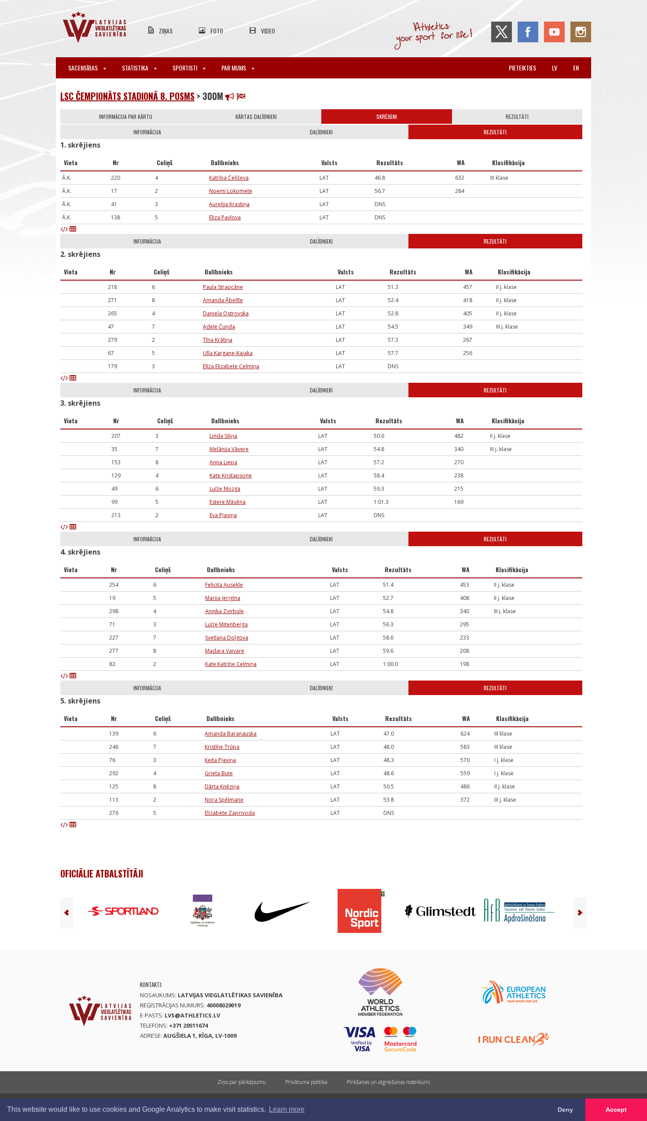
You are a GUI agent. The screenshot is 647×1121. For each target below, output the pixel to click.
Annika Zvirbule (224, 611)
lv (554, 67)
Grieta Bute (219, 773)
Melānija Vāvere (229, 449)
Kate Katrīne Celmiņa (231, 664)
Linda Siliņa (223, 436)
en (576, 67)
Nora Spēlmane (224, 799)
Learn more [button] (287, 1109)
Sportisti (186, 67)
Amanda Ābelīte (223, 300)
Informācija (147, 132)
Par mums (234, 67)
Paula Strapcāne (223, 287)
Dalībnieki (321, 132)
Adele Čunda (219, 326)
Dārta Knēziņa (222, 786)
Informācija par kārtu (125, 116)
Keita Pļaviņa (220, 760)
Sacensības (83, 67)
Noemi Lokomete (230, 191)
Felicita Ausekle (224, 584)
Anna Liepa (223, 462)
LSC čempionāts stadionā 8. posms (127, 96)
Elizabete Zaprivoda (230, 813)
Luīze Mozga (225, 488)
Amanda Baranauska (231, 733)
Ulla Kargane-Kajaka (228, 353)
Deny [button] (565, 1109)
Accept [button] (616, 1109)
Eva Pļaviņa (223, 515)
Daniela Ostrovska (226, 313)
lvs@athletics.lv (192, 1015)
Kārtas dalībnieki (256, 116)
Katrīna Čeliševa (229, 177)
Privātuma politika (306, 1082)
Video (268, 30)
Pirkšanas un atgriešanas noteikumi (388, 1082)
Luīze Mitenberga (226, 624)
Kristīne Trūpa (222, 747)
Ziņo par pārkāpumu (241, 1082)
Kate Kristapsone (231, 475)
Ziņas (166, 30)
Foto (216, 30)
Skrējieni (386, 116)
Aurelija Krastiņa (229, 204)
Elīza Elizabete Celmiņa (231, 366)
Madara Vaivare (224, 651)
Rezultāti (517, 116)
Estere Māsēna (228, 502)
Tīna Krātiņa (217, 340)
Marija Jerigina (222, 598)
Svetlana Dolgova (226, 637)
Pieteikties (522, 67)
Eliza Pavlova (225, 217)
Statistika (136, 67)
